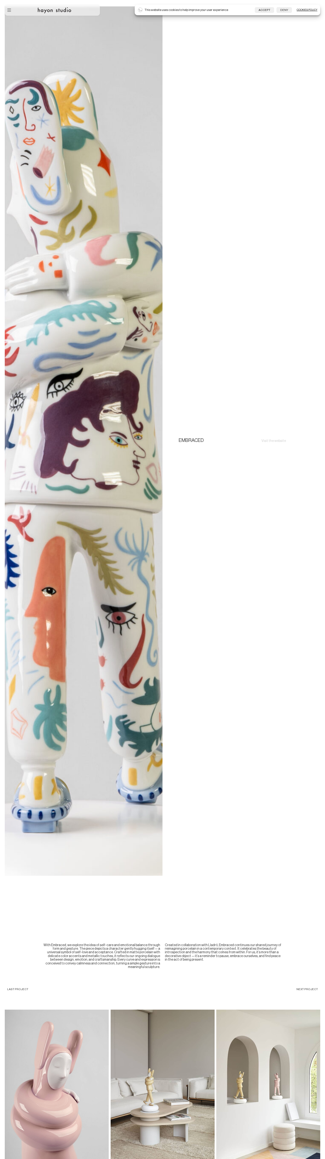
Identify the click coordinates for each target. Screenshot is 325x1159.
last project (17, 989)
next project (307, 989)
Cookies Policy (307, 10)
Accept (264, 10)
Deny (284, 10)
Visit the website (273, 441)
